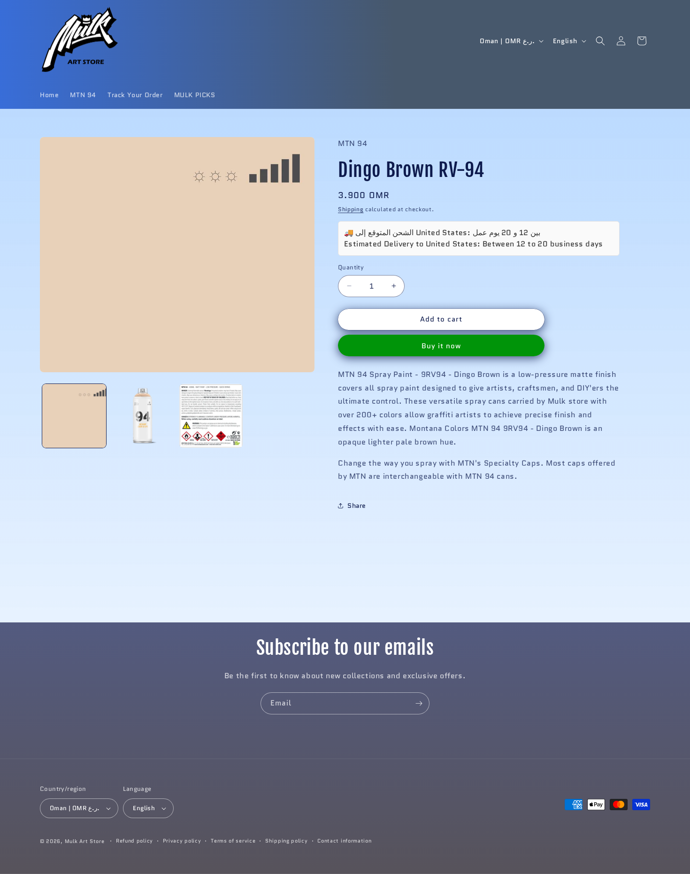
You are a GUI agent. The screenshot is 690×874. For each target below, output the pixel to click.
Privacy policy (182, 840)
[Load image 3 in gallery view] (211, 416)
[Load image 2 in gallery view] (143, 416)
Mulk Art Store (85, 841)
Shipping (351, 209)
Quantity (351, 267)
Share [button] (356, 505)
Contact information (344, 840)
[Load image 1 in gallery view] (74, 416)
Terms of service (233, 840)
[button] (600, 41)
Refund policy (134, 840)
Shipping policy (286, 840)
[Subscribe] (418, 703)
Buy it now (441, 346)
